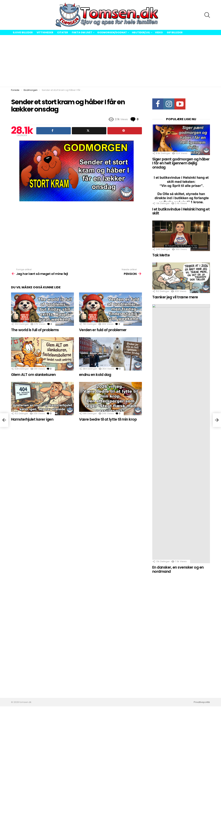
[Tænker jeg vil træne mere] (181, 277)
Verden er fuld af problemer (103, 329)
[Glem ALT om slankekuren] (42, 354)
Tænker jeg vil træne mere (175, 297)
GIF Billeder (174, 32)
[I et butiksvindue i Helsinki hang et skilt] (181, 190)
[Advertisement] (110, 61)
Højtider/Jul (141, 32)
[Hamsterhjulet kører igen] (42, 398)
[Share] (53, 130)
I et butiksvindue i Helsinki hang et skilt (181, 211)
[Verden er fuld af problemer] (110, 309)
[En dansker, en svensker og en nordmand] (181, 433)
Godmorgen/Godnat (112, 32)
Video (159, 32)
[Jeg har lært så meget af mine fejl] (4, 420)
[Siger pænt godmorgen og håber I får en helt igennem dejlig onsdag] (181, 139)
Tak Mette (161, 255)
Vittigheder (45, 32)
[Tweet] (89, 130)
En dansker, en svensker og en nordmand (178, 569)
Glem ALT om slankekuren (33, 374)
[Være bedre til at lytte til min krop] (110, 398)
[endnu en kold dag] (110, 354)
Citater (62, 32)
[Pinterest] (124, 130)
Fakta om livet (82, 32)
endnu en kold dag (95, 374)
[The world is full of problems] (42, 309)
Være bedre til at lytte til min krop (108, 419)
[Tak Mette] (181, 235)
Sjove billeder (23, 32)
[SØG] (207, 15)
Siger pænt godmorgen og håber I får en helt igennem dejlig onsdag (181, 163)
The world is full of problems (35, 329)
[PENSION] (217, 420)
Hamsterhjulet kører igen (32, 419)
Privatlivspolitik (202, 702)
